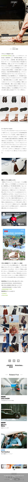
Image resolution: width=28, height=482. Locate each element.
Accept (17, 479)
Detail (14, 476)
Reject (11, 479)
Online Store (5, 295)
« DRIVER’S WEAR (9, 366)
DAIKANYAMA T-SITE (7, 289)
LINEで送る (18, 360)
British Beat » (19, 365)
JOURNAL (5, 35)
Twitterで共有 (14, 360)
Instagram (4, 293)
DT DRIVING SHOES (6, 55)
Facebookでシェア (9, 360)
